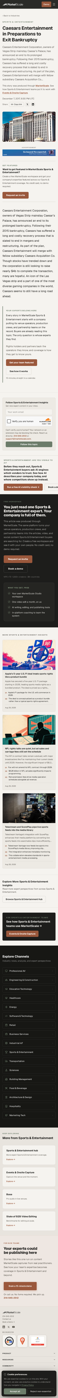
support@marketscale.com (18, 438)
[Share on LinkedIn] (33, 104)
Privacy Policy (27, 1385)
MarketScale (42, 85)
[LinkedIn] (3, 1327)
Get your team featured (21, 362)
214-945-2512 (20, 436)
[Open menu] (54, 4)
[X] (8, 1327)
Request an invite (15, 195)
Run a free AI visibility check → (23, 487)
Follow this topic (29, 444)
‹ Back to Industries (10, 15)
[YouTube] (13, 1327)
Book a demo (15, 568)
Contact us (6, 1319)
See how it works (19, 371)
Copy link (18, 104)
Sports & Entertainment (18, 22)
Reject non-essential (40, 1391)
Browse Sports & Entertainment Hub (24, 899)
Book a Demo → (8, 1322)
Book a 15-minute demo (20, 1286)
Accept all (15, 1391)
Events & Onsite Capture (15, 92)
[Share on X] (27, 104)
